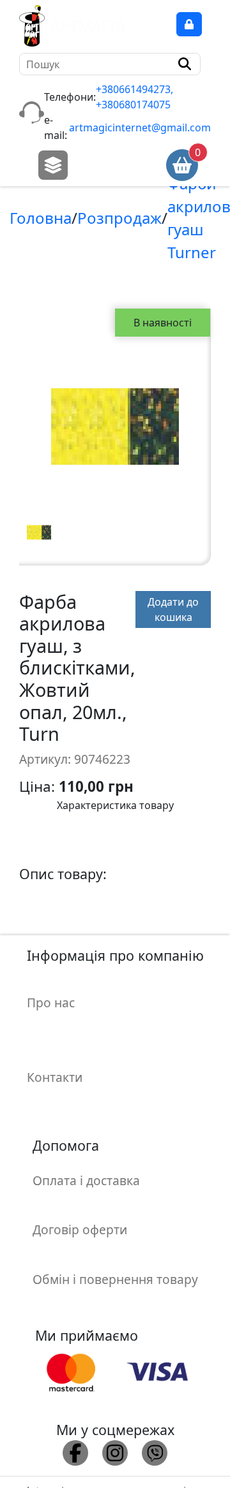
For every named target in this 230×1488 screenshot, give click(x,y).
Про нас (51, 1002)
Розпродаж (119, 217)
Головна (41, 217)
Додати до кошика (173, 609)
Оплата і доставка (86, 1180)
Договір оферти (80, 1229)
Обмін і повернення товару (115, 1279)
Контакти (54, 1077)
